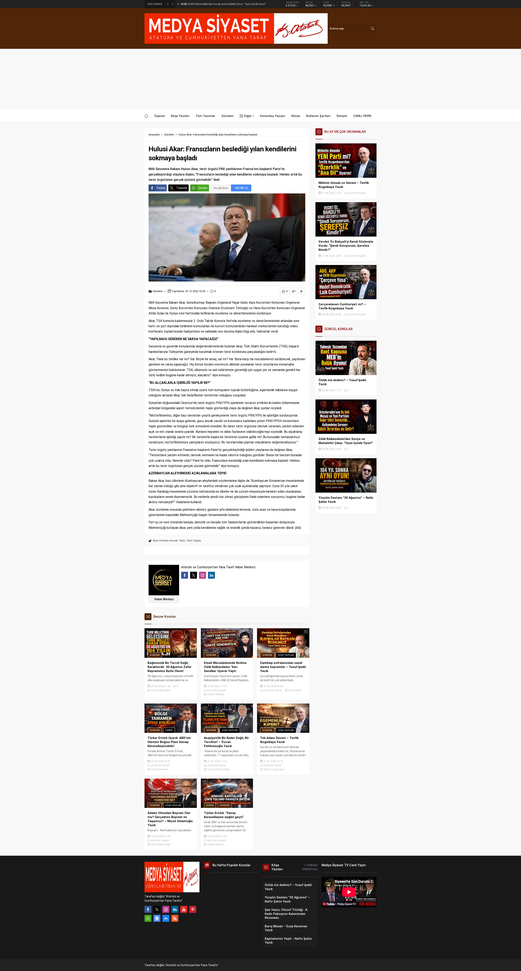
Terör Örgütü (193, 540)
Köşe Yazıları (286, 655)
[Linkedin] (174, 909)
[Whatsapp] (147, 918)
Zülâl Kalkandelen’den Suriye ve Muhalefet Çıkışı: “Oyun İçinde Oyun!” (223, 3)
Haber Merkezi (164, 599)
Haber (169, 730)
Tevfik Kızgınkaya (273, 769)
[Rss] (174, 918)
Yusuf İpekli (294, 690)
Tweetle (181, 188)
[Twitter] (156, 909)
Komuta (164, 540)
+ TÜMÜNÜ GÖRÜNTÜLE (309, 867)
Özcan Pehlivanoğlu (218, 769)
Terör (182, 540)
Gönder (203, 188)
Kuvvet (173, 540)
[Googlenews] (156, 918)
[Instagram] (165, 909)
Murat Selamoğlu (161, 690)
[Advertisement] (260, 79)
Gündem (169, 134)
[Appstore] (165, 918)
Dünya (210, 805)
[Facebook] (147, 909)
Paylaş (161, 188)
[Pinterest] (192, 909)
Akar (155, 540)
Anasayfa (154, 134)
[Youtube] (183, 909)
